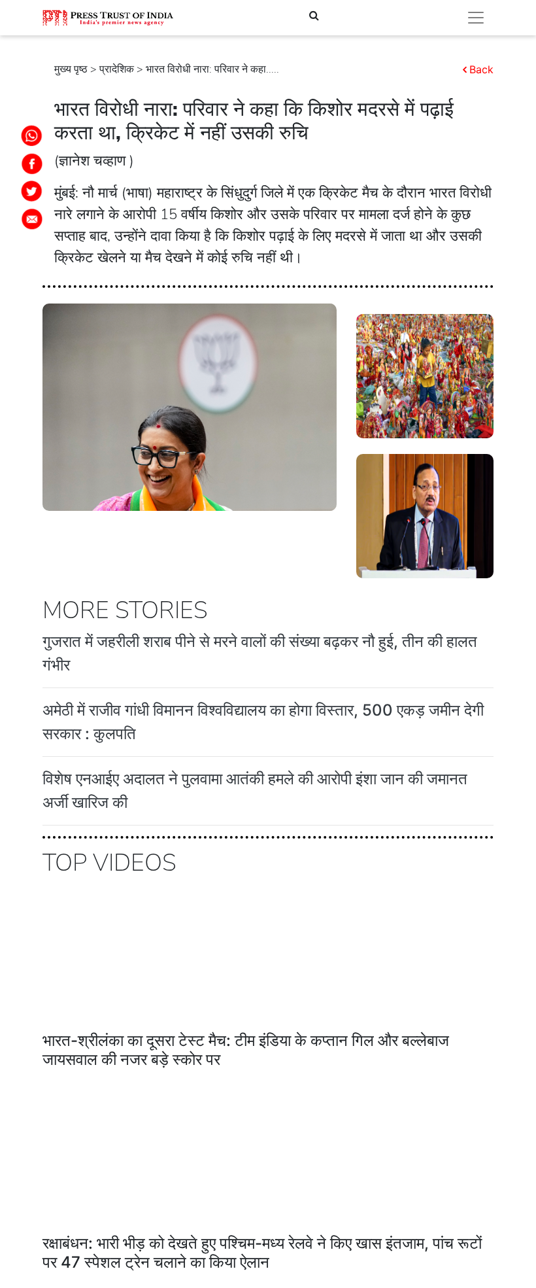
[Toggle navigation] (476, 17)
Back (481, 69)
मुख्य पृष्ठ (71, 69)
